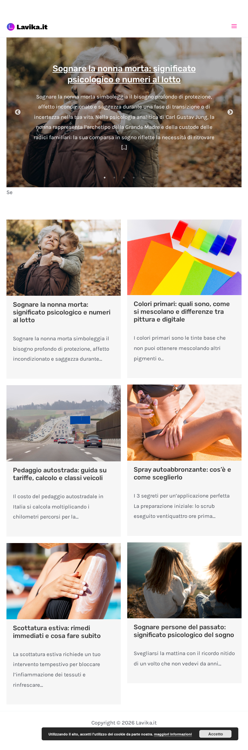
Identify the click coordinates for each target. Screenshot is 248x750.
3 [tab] (124, 177)
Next (230, 112)
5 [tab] (143, 177)
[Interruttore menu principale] (234, 26)
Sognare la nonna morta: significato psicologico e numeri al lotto (61, 312)
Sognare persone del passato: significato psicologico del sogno (184, 631)
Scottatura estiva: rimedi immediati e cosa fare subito (57, 632)
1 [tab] (104, 177)
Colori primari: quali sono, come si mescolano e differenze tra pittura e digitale (182, 311)
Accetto (215, 734)
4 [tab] (133, 177)
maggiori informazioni (173, 734)
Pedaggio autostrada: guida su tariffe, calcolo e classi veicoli (60, 474)
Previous (18, 112)
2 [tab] (114, 177)
